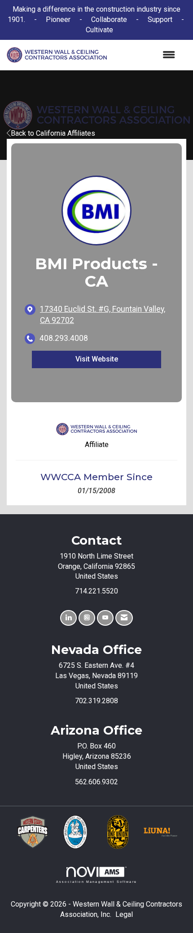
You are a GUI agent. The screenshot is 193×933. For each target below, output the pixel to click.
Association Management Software (96, 881)
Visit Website (96, 359)
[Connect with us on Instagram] (87, 618)
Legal (124, 914)
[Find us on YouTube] (105, 618)
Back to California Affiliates (53, 133)
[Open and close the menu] (145, 55)
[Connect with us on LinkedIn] (68, 618)
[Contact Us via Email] (124, 618)
